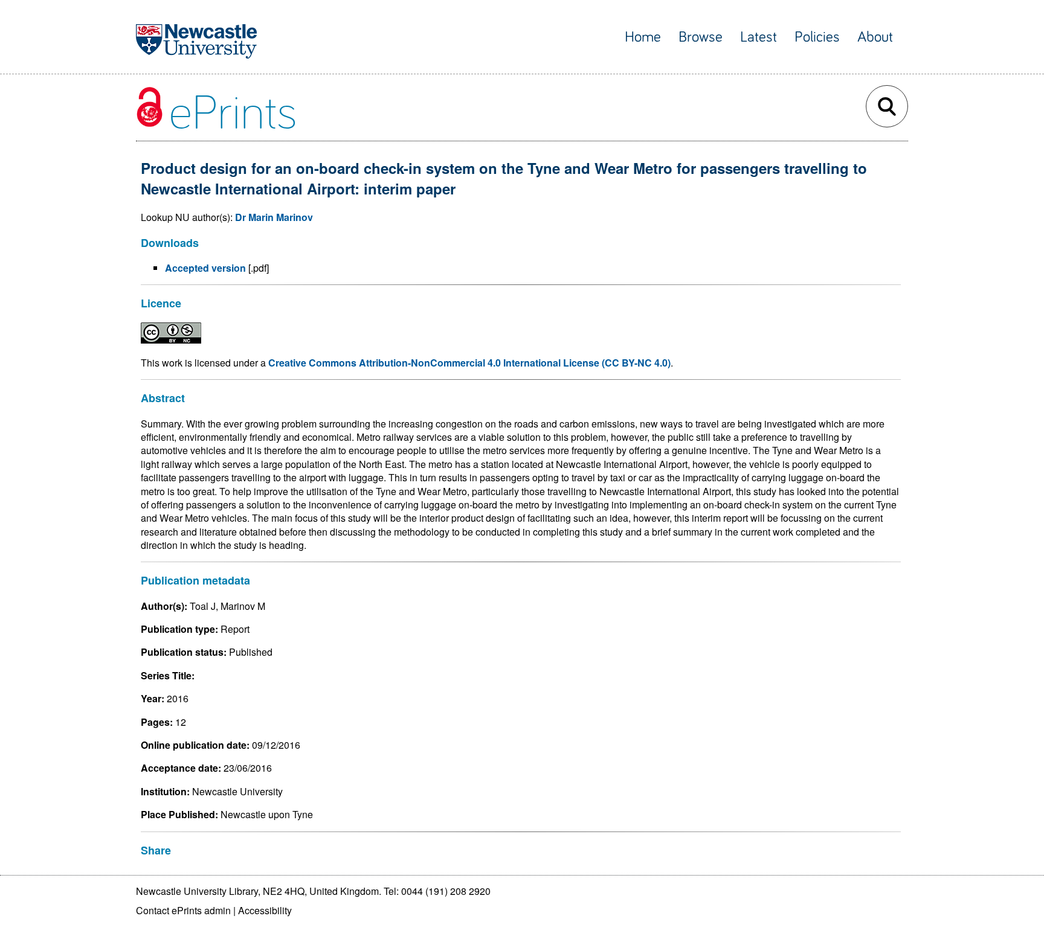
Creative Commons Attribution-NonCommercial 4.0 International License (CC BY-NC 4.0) (469, 363)
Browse (700, 37)
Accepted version (205, 268)
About (875, 37)
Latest (758, 37)
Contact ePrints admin (183, 910)
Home (643, 37)
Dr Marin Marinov (274, 217)
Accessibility (265, 910)
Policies (817, 37)
